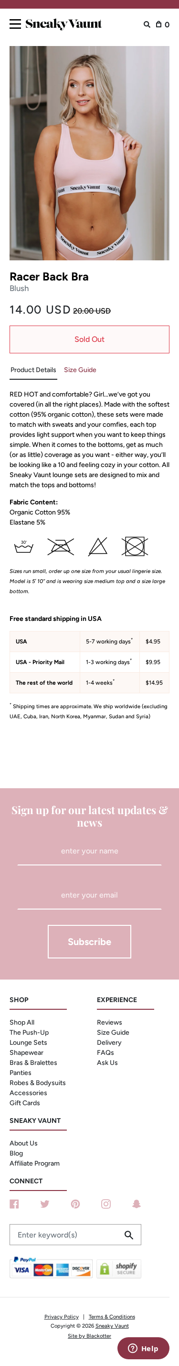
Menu (15, 22)
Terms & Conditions (112, 1316)
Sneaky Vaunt (112, 1325)
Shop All (22, 1022)
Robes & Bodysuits (38, 1083)
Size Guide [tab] (80, 370)
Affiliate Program (35, 1163)
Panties (21, 1073)
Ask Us (107, 1063)
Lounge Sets (28, 1043)
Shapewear (26, 1053)
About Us (24, 1143)
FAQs (105, 1053)
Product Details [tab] (33, 370)
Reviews (109, 1022)
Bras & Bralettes (33, 1063)
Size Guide (113, 1032)
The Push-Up (29, 1032)
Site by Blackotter (89, 1335)
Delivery (109, 1043)
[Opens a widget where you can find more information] (143, 1349)
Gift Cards (25, 1103)
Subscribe (89, 941)
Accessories (28, 1093)
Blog (16, 1153)
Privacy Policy (61, 1316)
